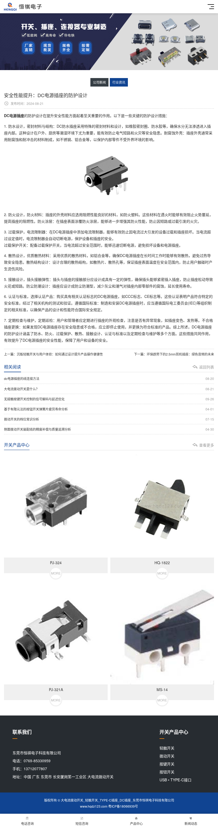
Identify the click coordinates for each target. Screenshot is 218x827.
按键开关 (167, 763)
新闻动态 (191, 823)
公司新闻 (99, 82)
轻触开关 (167, 748)
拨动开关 (167, 756)
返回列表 (206, 367)
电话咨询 (27, 823)
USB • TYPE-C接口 (175, 779)
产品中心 (136, 823)
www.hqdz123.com (93, 806)
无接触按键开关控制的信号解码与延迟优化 (109, 399)
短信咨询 (82, 823)
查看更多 (206, 445)
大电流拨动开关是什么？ (109, 389)
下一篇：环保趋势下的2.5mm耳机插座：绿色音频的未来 (174, 354)
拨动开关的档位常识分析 (109, 419)
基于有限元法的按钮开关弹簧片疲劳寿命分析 (109, 409)
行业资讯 (118, 82)
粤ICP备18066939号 (123, 806)
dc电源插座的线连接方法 (109, 378)
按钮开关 (167, 771)
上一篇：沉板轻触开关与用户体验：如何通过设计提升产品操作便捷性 (53, 354)
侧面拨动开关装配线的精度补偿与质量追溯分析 (109, 429)
